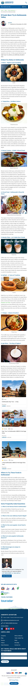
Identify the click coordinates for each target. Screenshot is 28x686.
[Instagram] (6, 629)
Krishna (10, 22)
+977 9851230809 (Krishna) (10, 623)
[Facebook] (2, 629)
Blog (6, 10)
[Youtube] (11, 629)
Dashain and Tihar (5, 302)
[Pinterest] (13, 629)
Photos (3, 640)
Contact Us (17, 645)
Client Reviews (5, 645)
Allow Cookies (14, 683)
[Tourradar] (7, 601)
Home (2, 10)
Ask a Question (6, 576)
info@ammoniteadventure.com (11, 620)
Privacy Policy (14, 680)
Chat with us (17, 573)
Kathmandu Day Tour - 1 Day (10, 401)
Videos (3, 642)
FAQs (16, 640)
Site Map (17, 642)
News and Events (11, 10)
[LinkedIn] (9, 629)
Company (3, 635)
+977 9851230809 (6, 573)
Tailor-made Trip (19, 638)
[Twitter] (4, 629)
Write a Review (18, 635)
